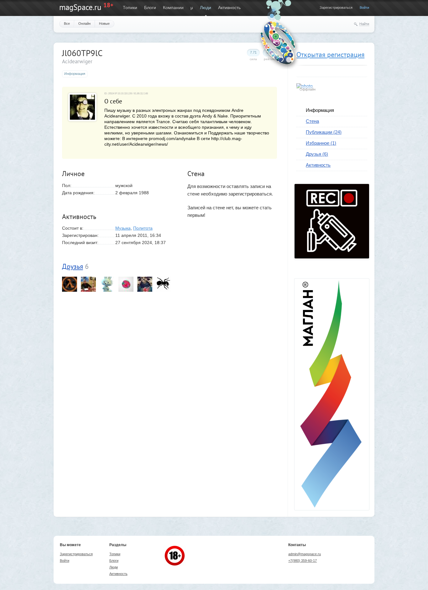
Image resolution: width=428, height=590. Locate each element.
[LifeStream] (125, 284)
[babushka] (69, 284)
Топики (130, 7)
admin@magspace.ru (304, 554)
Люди (205, 7)
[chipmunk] (107, 284)
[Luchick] (144, 284)
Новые (104, 23)
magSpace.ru (80, 7)
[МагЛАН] (332, 256)
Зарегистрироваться (336, 7)
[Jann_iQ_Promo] (88, 284)
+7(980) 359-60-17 (302, 560)
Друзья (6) (317, 154)
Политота (143, 228)
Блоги (150, 7)
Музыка (123, 228)
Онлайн (84, 23)
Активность (229, 7)
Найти (364, 24)
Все (67, 23)
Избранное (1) (321, 143)
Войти (364, 7)
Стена (312, 121)
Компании (173, 7)
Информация (320, 110)
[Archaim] (163, 284)
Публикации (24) (324, 132)
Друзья (72, 266)
